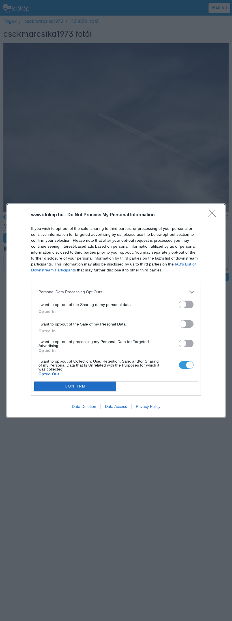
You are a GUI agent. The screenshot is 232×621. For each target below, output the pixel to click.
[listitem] (116, 292)
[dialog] (116, 310)
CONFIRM (75, 386)
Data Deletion (84, 406)
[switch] (186, 304)
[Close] (214, 215)
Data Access (116, 406)
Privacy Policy (148, 406)
